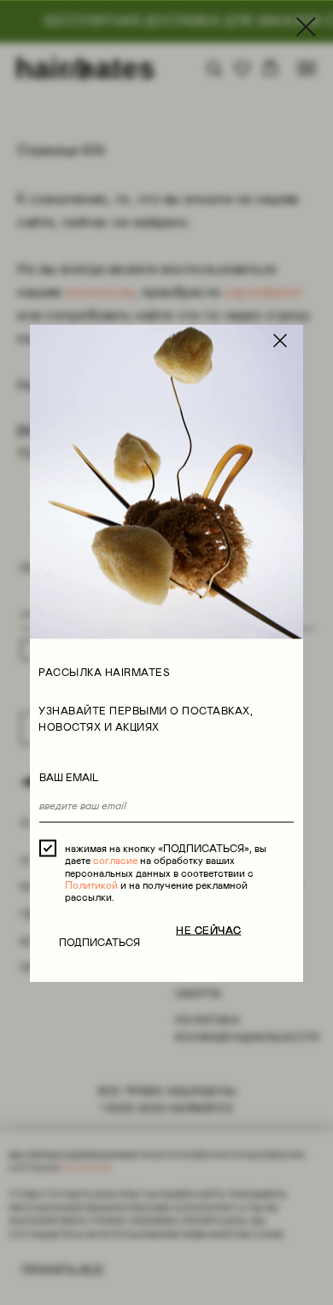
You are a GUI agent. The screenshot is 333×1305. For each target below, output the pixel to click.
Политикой (91, 884)
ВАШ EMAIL (69, 778)
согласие (115, 860)
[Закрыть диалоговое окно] (306, 27)
